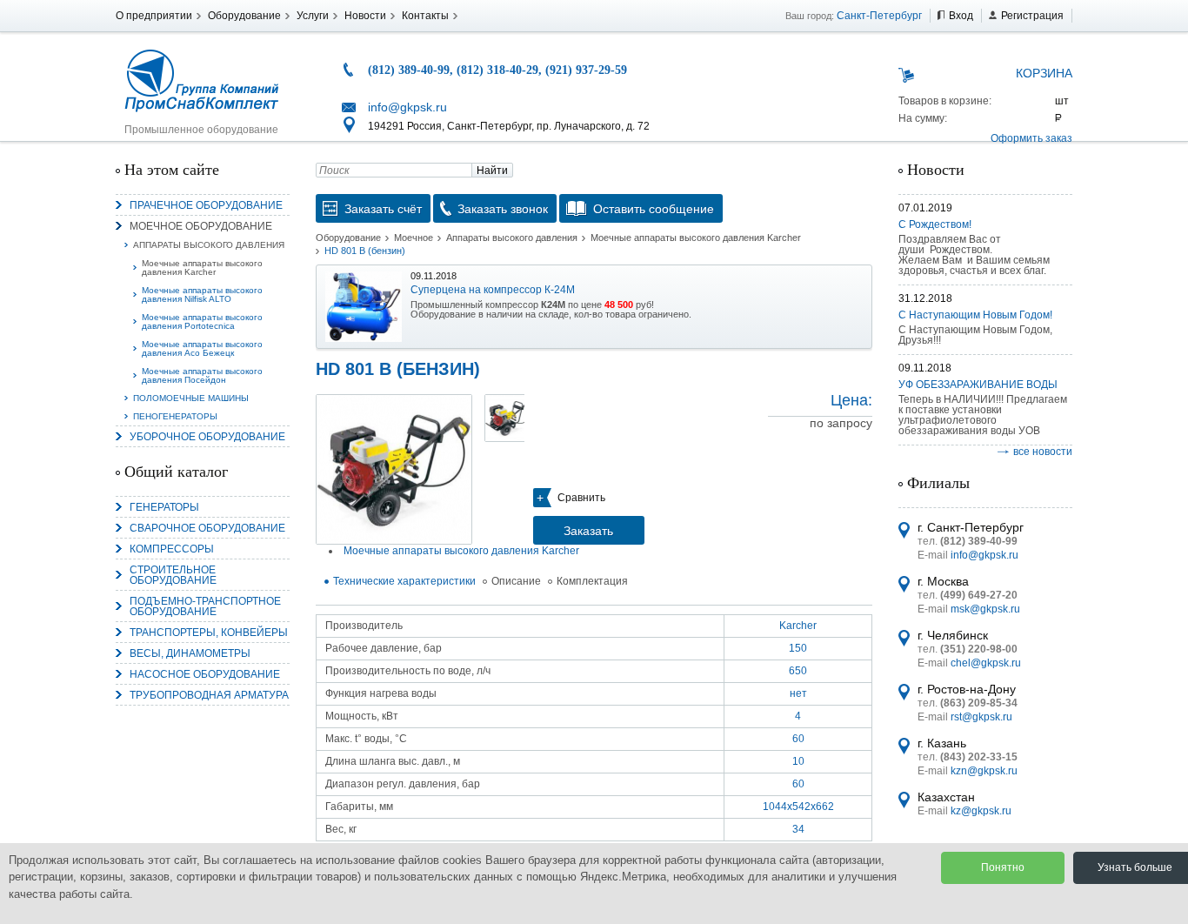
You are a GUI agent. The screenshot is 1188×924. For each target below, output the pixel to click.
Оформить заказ (1031, 138)
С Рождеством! (934, 224)
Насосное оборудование (205, 674)
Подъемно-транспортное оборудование (205, 606)
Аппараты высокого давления (208, 245)
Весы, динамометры (190, 653)
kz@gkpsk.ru (981, 811)
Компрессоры (172, 549)
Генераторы (164, 507)
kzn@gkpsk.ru (984, 771)
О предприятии (154, 16)
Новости (365, 16)
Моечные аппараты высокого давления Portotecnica (202, 321)
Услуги (313, 16)
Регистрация (1032, 16)
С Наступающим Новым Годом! (975, 315)
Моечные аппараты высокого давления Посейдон (202, 375)
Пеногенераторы (175, 416)
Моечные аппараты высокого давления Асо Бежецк (202, 348)
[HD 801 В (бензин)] (394, 469)
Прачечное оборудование (206, 205)
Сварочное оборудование (207, 528)
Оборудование (244, 16)
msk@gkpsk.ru (985, 609)
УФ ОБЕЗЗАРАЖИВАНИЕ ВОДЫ (978, 384)
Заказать (588, 531)
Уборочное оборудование (207, 437)
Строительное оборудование (173, 575)
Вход (961, 16)
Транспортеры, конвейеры (209, 632)
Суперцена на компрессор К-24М (492, 290)
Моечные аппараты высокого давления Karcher (202, 267)
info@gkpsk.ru (407, 107)
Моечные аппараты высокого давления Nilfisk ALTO (202, 294)
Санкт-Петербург (879, 16)
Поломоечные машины (191, 398)
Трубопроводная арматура (209, 695)
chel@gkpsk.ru (986, 663)
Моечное (413, 237)
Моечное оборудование (201, 226)
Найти (492, 170)
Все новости (1042, 451)
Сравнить (581, 498)
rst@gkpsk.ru (981, 717)
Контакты (425, 16)
